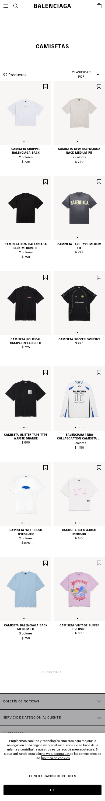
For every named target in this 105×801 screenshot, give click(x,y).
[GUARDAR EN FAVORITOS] (45, 86)
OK (52, 790)
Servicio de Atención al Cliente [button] (32, 717)
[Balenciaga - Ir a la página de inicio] (52, 6)
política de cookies (56, 758)
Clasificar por (81, 74)
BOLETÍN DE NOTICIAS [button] (21, 701)
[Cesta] (99, 6)
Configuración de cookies (52, 776)
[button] (24, 142)
